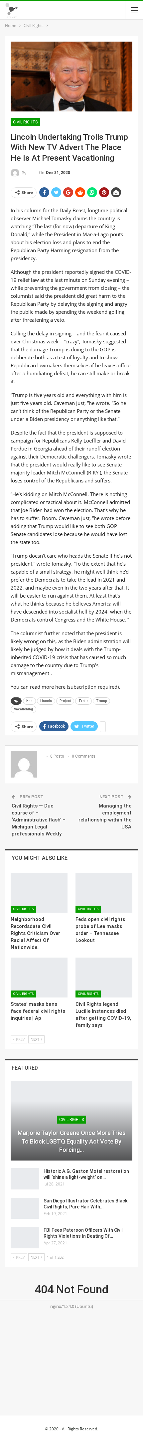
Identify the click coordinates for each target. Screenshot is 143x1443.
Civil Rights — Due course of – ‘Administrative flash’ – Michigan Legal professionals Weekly (39, 820)
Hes (29, 701)
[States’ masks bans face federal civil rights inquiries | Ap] (39, 977)
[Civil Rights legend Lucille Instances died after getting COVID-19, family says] (103, 977)
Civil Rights (25, 122)
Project (65, 701)
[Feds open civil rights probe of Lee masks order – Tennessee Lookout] (103, 893)
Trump (101, 701)
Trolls (83, 701)
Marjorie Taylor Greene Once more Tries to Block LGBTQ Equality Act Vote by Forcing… (72, 1141)
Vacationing (23, 709)
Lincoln (46, 701)
